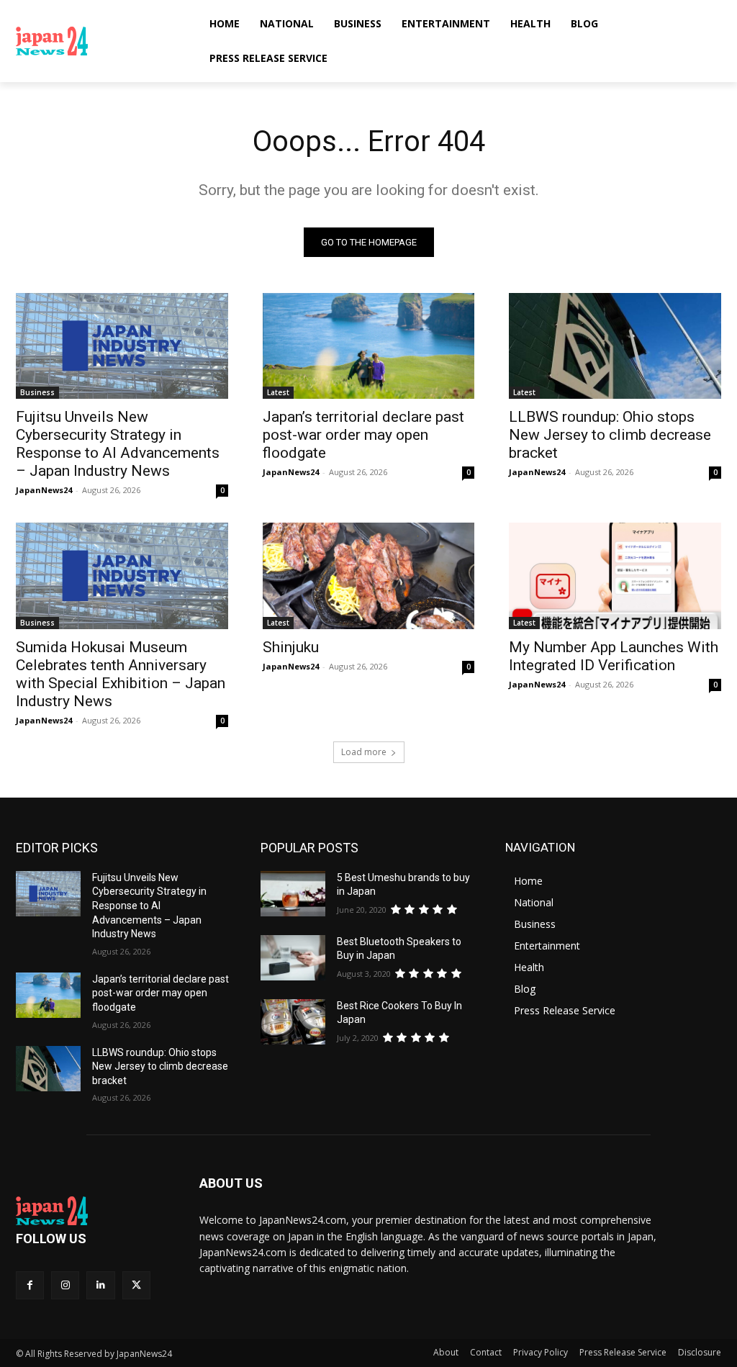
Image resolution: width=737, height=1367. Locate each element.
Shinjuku (291, 647)
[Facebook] (30, 1285)
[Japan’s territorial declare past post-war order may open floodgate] (369, 346)
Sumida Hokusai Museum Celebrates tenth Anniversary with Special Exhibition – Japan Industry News (120, 674)
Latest (278, 392)
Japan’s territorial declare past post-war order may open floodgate (363, 434)
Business (37, 392)
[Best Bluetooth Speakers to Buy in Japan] (293, 957)
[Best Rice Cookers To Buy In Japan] (293, 1022)
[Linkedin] (100, 1285)
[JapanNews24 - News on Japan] (93, 1210)
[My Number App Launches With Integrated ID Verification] (615, 575)
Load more (363, 752)
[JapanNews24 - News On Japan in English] (100, 41)
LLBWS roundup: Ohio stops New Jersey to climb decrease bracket (610, 434)
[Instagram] (65, 1285)
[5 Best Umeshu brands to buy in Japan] (293, 893)
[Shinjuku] (369, 575)
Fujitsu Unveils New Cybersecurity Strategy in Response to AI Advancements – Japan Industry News (118, 443)
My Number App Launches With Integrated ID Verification (613, 656)
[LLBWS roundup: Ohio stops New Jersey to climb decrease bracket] (615, 346)
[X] (136, 1285)
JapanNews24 (44, 489)
